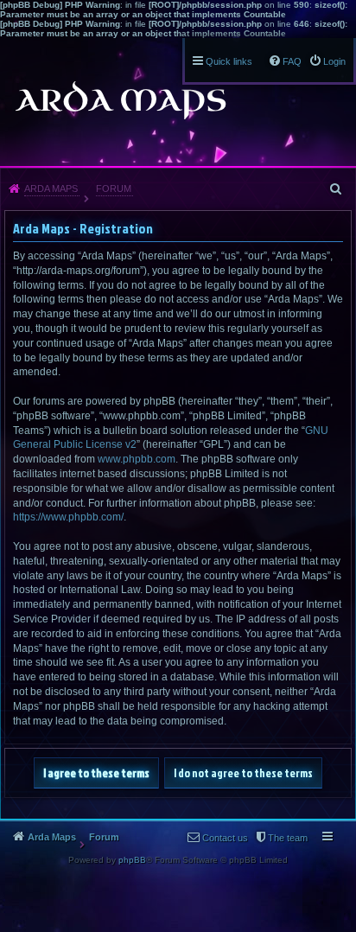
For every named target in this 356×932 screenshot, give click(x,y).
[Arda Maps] (120, 100)
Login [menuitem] (334, 61)
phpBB (132, 860)
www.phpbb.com (136, 459)
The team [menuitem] (288, 838)
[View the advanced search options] (337, 188)
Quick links (229, 61)
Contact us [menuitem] (225, 838)
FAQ (292, 61)
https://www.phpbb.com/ (68, 517)
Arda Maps (51, 188)
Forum (113, 188)
